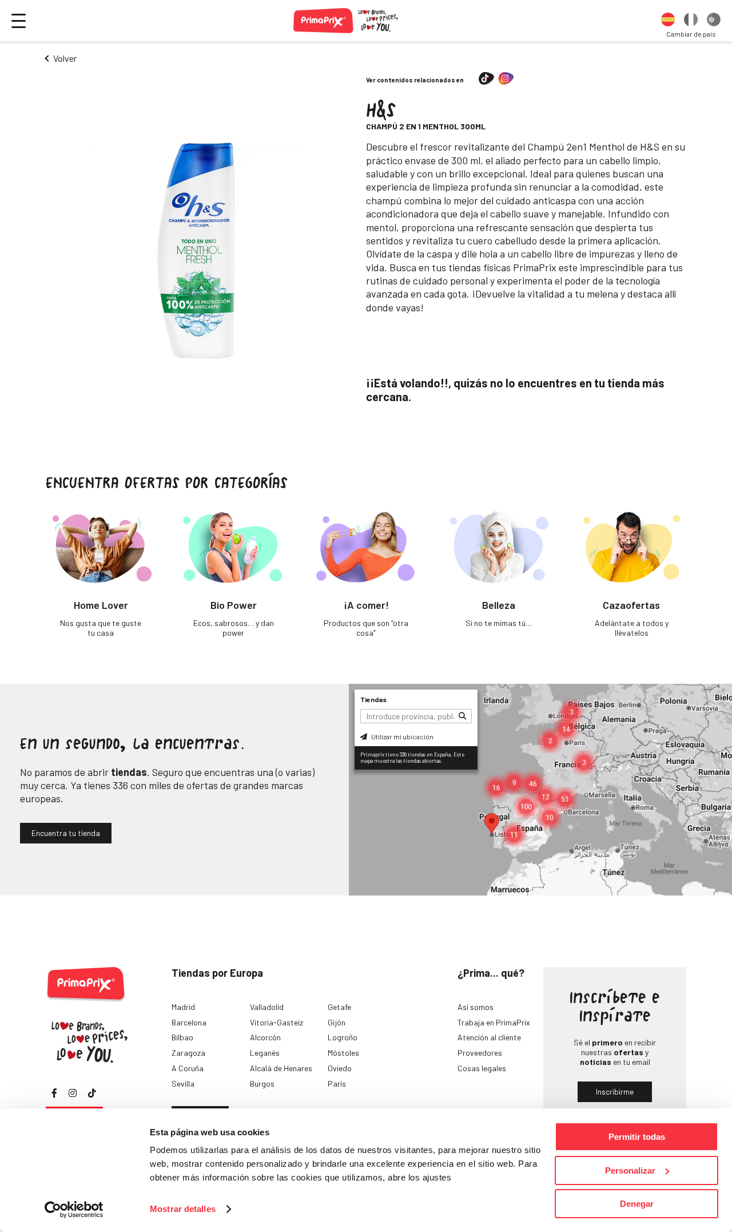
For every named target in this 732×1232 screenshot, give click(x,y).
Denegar (637, 1204)
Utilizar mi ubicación (401, 736)
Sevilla (183, 1083)
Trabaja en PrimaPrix (494, 1022)
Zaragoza (188, 1052)
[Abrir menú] (18, 21)
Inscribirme (615, 1091)
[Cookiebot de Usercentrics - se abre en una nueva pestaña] (74, 1209)
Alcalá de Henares (281, 1068)
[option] (668, 21)
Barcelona (189, 1022)
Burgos (262, 1083)
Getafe (339, 1007)
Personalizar (630, 1170)
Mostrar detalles (183, 1209)
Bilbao (182, 1037)
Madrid (183, 1007)
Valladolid (267, 1007)
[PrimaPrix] (346, 20)
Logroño (342, 1037)
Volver (65, 58)
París (337, 1083)
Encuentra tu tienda (65, 833)
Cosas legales (482, 1068)
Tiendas (373, 699)
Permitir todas (636, 1137)
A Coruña (188, 1068)
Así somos (476, 1007)
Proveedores (480, 1052)
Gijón (336, 1022)
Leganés (265, 1052)
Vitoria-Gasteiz (276, 1022)
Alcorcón (265, 1037)
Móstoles (343, 1052)
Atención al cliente (489, 1037)
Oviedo (340, 1068)
